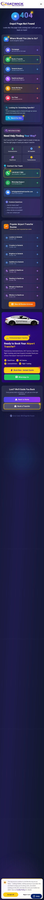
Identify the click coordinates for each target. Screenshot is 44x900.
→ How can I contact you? (13, 212)
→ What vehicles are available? (14, 210)
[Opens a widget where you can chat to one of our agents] (36, 896)
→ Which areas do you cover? (14, 207)
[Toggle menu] (41, 4)
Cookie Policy (20, 890)
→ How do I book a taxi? (12, 205)
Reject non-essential (30, 894)
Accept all (10, 894)
